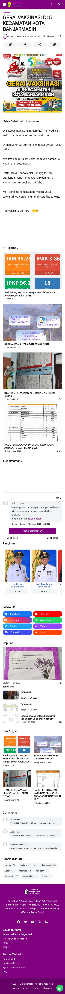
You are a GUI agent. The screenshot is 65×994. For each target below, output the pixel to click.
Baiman (10, 865)
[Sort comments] (58, 497)
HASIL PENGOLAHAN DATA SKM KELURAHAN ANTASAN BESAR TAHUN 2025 (29, 446)
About (25, 988)
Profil (17, 591)
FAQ (5, 971)
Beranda (6, 13)
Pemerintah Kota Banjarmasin (18, 934)
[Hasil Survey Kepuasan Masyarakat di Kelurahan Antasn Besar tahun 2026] (32, 271)
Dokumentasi (48, 865)
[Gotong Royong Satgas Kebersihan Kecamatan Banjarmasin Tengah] (11, 719)
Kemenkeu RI (9, 958)
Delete (22, 524)
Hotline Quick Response (15, 938)
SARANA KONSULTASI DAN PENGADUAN (26, 344)
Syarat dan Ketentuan (14, 967)
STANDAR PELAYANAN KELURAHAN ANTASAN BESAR (29, 395)
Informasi (25, 870)
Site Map (47, 988)
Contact (36, 988)
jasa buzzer (35, 518)
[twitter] (25, 922)
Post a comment (31, 531)
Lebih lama (52, 537)
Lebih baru (12, 537)
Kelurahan (11, 876)
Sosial (46, 876)
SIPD (5, 943)
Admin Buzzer (18, 503)
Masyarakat (29, 876)
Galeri (9, 870)
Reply (14, 524)
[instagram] (39, 922)
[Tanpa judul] (32, 663)
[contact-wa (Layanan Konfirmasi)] (59, 988)
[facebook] (18, 922)
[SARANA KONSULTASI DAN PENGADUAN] (32, 323)
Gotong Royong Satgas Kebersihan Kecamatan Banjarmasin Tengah (38, 717)
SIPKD (6, 947)
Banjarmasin (27, 865)
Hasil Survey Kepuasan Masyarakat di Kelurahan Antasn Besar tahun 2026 (29, 294)
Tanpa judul (8, 686)
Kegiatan (42, 870)
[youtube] (32, 922)
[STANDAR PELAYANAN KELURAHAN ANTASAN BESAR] (32, 372)
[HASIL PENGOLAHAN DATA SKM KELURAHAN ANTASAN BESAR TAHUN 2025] (32, 423)
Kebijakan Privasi (11, 963)
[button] (5, 4)
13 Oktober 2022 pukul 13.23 (39, 524)
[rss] (46, 922)
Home (16, 988)
